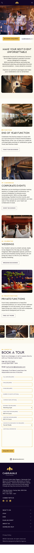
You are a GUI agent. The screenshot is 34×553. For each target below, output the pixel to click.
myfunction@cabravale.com (15, 367)
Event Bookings (9, 208)
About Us (6, 523)
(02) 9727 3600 (10, 361)
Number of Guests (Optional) (11, 394)
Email (7, 382)
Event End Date (10, 417)
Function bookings (10, 149)
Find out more (8, 315)
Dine (4, 517)
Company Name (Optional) (10, 399)
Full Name (8, 376)
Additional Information (9, 428)
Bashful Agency (21, 541)
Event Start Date (10, 411)
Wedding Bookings (10, 263)
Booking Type (9, 405)
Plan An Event (8, 520)
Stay (4, 513)
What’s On (7, 510)
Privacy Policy (7, 535)
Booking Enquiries (11, 39)
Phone (7, 388)
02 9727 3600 (8, 492)
